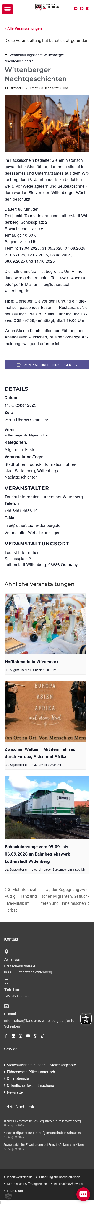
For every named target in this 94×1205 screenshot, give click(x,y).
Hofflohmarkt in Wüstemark (32, 662)
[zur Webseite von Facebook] (6, 1036)
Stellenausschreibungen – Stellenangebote (41, 1064)
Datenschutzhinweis (68, 1184)
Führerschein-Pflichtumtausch (31, 1071)
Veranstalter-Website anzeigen (32, 532)
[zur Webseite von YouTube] (28, 1036)
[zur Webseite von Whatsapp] (35, 1036)
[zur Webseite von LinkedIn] (13, 1036)
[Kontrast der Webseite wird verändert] (87, 8)
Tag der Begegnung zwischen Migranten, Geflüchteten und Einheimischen (65, 896)
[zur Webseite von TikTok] (42, 1036)
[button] (7, 9)
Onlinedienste (18, 1078)
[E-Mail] (6, 1006)
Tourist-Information (22, 552)
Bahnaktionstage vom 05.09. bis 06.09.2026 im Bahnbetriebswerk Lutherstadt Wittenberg (37, 854)
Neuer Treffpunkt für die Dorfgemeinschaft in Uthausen (42, 1133)
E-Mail (10, 1014)
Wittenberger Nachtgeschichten (27, 435)
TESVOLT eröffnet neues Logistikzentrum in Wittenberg (42, 1121)
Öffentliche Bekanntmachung (30, 1085)
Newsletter (15, 1092)
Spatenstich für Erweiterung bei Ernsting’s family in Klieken (44, 1144)
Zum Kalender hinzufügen (47, 365)
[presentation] (45, 624)
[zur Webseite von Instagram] (21, 1036)
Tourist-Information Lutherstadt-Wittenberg (44, 497)
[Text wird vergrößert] (82, 8)
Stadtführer (15, 464)
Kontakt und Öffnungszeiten (27, 1184)
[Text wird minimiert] (76, 8)
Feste (30, 449)
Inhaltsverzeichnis (19, 1177)
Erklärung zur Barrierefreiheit (59, 1177)
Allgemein (14, 449)
